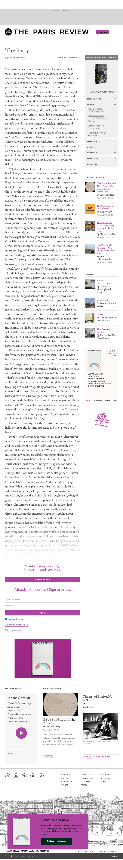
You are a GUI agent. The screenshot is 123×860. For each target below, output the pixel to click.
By (84, 703)
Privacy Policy (85, 851)
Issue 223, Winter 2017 (69, 57)
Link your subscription (16, 624)
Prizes (84, 785)
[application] (21, 748)
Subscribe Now (56, 841)
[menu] (115, 32)
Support (65, 778)
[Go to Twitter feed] (24, 776)
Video (103, 781)
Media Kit (85, 774)
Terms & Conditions (107, 851)
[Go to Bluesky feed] (32, 776)
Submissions (87, 778)
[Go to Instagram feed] (7, 776)
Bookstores (106, 774)
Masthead (85, 781)
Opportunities (107, 778)
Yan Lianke (88, 706)
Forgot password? (14, 630)
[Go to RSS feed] (41, 776)
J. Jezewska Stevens (15, 57)
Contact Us (66, 781)
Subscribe (102, 32)
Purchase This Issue (101, 92)
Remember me (16, 619)
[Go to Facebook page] (16, 776)
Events (64, 785)
